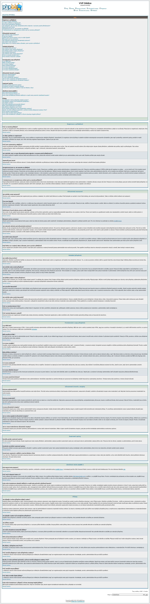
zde (124, 469)
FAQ (67, 8)
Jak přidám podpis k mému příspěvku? (13, 51)
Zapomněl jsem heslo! (9, 27)
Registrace (103, 8)
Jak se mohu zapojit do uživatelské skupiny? (15, 79)
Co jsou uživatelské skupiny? (11, 77)
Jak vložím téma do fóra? (9, 48)
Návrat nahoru (7, 132)
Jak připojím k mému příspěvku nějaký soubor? (16, 100)
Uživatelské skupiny (93, 8)
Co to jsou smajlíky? (8, 64)
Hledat (72, 8)
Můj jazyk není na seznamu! (10, 39)
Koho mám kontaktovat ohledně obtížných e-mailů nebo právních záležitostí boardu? (26, 95)
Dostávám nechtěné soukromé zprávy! (13, 86)
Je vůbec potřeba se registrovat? (12, 23)
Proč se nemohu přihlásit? (10, 21)
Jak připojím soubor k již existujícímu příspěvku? (16, 101)
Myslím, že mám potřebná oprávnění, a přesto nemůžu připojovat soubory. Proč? (25, 110)
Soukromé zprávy (85, 10)
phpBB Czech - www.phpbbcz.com (77, 601)
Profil (76, 10)
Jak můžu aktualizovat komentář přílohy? (14, 104)
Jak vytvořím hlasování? (9, 52)
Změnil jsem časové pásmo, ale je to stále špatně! (16, 37)
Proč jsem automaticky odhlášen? (12, 24)
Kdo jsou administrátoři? (9, 74)
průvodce (34, 329)
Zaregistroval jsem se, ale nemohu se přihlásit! (15, 28)
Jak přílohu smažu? (8, 103)
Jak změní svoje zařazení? (10, 42)
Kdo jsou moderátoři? (8, 76)
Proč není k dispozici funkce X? (11, 94)
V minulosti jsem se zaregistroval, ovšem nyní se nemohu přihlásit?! (21, 30)
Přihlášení (94, 10)
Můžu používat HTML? (9, 62)
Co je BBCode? (7, 61)
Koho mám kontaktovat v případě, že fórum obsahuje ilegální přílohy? (22, 114)
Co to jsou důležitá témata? (10, 68)
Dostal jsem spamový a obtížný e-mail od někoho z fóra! (18, 87)
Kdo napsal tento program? (10, 92)
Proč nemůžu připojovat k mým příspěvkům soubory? (17, 108)
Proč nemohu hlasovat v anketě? (12, 56)
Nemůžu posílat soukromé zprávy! (12, 85)
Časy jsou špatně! (7, 36)
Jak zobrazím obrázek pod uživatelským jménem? (16, 40)
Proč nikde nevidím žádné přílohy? (12, 113)
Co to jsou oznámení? (9, 67)
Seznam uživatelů (81, 8)
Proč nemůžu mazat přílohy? (10, 111)
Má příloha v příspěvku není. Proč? (12, 107)
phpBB (72, 600)
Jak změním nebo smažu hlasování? (13, 53)
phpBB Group (118, 221)
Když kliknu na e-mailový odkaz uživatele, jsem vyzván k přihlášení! (21, 43)
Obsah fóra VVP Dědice (8, 14)
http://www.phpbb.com (79, 476)
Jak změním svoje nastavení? (11, 34)
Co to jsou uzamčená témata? (11, 70)
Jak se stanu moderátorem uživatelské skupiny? (16, 80)
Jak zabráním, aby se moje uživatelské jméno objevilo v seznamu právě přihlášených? (26, 26)
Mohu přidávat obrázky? (9, 65)
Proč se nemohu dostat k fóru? (11, 55)
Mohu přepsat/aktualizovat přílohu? (12, 105)
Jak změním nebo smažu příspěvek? (13, 49)
